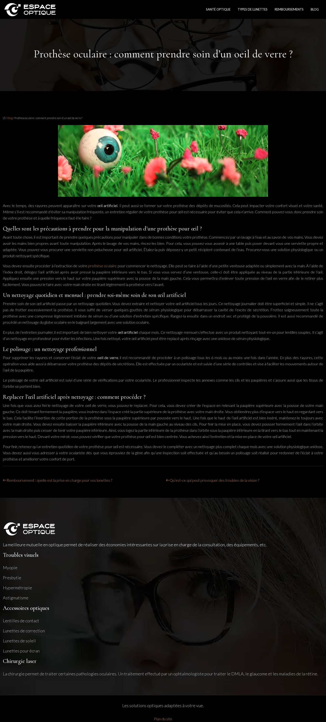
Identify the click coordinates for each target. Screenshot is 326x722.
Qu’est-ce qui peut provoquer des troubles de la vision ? (214, 480)
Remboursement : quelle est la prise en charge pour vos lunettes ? (59, 480)
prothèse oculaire (102, 265)
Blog (315, 9)
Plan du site (163, 719)
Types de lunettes (253, 9)
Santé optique (218, 9)
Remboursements (289, 9)
